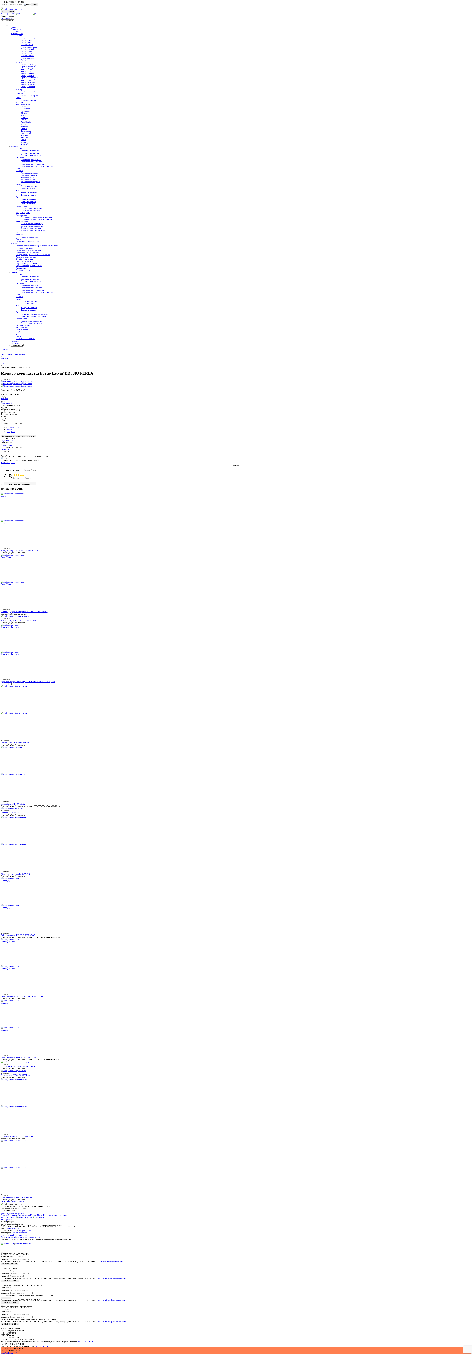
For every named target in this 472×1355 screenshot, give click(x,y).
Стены (18, 197)
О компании (16, 29)
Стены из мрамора (28, 199)
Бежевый (24, 126)
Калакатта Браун (18, 620)
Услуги (14, 244)
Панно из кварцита (29, 186)
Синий (23, 142)
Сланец (19, 89)
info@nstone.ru (25, 1230)
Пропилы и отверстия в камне (28, 250)
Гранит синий (26, 53)
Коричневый (26, 133)
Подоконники (21, 206)
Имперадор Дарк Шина (24, 612)
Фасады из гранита (29, 193)
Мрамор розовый (28, 80)
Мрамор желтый (27, 76)
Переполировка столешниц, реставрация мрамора (37, 246)
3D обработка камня (24, 259)
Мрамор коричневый (29, 78)
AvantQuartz (26, 122)
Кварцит (19, 102)
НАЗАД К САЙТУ (85, 1342)
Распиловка (21, 268)
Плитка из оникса (28, 100)
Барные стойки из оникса (31, 228)
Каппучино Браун (19, 550)
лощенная (11, 432)
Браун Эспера (15, 1075)
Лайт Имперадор (18, 935)
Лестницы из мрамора (30, 153)
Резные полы (21, 215)
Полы (18, 168)
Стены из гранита (28, 202)
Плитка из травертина (30, 95)
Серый (23, 140)
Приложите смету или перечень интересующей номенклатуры (27, 1295)
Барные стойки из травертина (33, 230)
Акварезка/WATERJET (25, 261)
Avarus (23, 115)
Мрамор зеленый (28, 84)
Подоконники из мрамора (31, 210)
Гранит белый (26, 51)
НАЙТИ (34, 4)
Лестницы (20, 148)
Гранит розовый (27, 58)
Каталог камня (17, 34)
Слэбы (18, 232)
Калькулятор (64, 1215)
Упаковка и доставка (24, 248)
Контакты (55, 1215)
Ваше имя (5, 1256)
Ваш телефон (6, 1259)
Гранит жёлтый (27, 56)
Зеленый (24, 144)
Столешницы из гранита (31, 160)
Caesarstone (25, 111)
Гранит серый (26, 42)
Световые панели (23, 270)
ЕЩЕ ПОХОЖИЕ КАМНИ (12, 1202)
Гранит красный (27, 49)
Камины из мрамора (29, 173)
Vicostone (24, 118)
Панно (18, 184)
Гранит (19, 36)
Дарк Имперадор (18, 1057)
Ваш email (5, 1276)
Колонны (19, 235)
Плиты (19, 239)
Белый (23, 124)
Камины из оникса (28, 177)
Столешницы (21, 157)
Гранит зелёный (27, 60)
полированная (13, 427)
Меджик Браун (15, 874)
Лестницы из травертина (31, 155)
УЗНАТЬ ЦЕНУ (8, 463)
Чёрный (24, 129)
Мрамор (19, 62)
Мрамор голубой (28, 87)
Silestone (24, 113)
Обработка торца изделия (26, 263)
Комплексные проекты (25, 339)
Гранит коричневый (29, 47)
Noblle (23, 120)
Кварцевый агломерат (25, 104)
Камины (19, 171)
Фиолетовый (26, 131)
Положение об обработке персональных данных (21, 1237)
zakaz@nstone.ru (7, 18)
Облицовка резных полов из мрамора (36, 217)
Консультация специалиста (12, 1213)
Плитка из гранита (28, 38)
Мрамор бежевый (28, 67)
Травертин (20, 93)
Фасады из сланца (28, 195)
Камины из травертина (30, 182)
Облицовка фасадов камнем (27, 252)
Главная (4, 1215)
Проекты (47, 1215)
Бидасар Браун (16, 1197)
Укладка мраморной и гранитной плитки (33, 255)
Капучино (12, 813)
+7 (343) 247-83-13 (8, 14)
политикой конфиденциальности (111, 1261)
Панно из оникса (28, 188)
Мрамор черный (27, 73)
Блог (18, 31)
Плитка (24, 106)
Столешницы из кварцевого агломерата (37, 166)
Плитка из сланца (28, 91)
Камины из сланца (28, 179)
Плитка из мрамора (29, 64)
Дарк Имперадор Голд (23, 996)
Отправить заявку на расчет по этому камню (18, 436)
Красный (24, 135)
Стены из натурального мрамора (34, 314)
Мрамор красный (28, 82)
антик (9, 429)
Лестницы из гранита (30, 151)
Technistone (25, 109)
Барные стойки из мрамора (32, 224)
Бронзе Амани (15, 743)
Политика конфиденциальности (14, 1235)
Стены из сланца (28, 204)
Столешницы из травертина (32, 164)
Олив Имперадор (18, 1066)
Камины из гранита (29, 175)
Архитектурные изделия (26, 257)
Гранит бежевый (28, 40)
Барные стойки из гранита (32, 226)
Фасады (19, 190)
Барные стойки (22, 221)
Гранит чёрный (27, 45)
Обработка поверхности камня (29, 266)
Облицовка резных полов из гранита (36, 219)
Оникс (18, 98)
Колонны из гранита (29, 237)
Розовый (24, 137)
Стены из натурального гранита (34, 316)
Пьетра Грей (13, 804)
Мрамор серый (27, 71)
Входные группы (23, 213)
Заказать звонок (8, 11)
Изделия (14, 146)
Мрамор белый (27, 69)
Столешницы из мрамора (31, 162)
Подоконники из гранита (31, 208)
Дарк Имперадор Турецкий (28, 682)
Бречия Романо (17, 1136)
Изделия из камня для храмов (28, 241)
